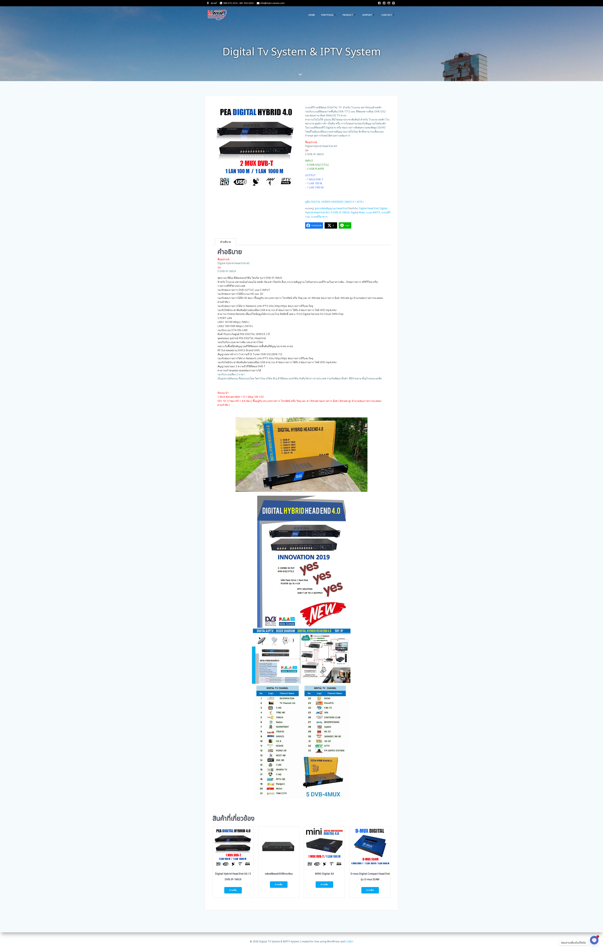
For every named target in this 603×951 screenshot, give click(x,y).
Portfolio (327, 14)
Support (367, 14)
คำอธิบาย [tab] (225, 242)
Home (311, 14)
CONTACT (386, 14)
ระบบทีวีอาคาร (319, 216)
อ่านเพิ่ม (233, 890)
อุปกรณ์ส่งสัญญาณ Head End (331, 208)
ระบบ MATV (373, 212)
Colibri (349, 941)
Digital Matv (358, 212)
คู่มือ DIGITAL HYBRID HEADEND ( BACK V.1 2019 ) (334, 201)
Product (348, 14)
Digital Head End (368, 208)
